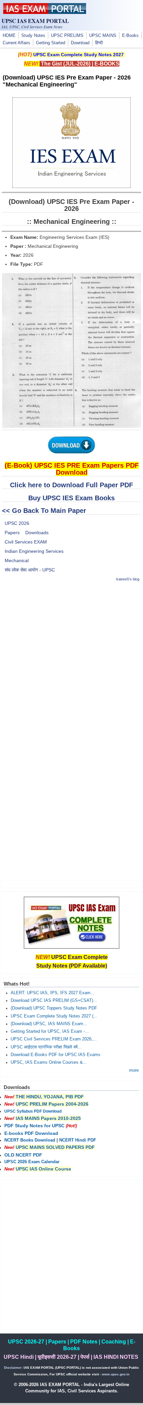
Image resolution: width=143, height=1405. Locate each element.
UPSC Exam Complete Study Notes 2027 (78, 54)
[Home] (44, 12)
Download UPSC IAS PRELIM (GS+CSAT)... (54, 1000)
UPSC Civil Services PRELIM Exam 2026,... (54, 1039)
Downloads (37, 532)
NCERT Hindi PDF (77, 1140)
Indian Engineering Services (34, 551)
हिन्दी (99, 43)
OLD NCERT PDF (23, 1155)
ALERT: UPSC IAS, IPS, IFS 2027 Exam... (52, 993)
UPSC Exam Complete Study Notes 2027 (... (54, 1016)
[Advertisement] (71, 659)
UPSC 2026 (17, 523)
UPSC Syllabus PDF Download (33, 1111)
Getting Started (50, 43)
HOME (9, 35)
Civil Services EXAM (26, 542)
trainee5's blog (127, 579)
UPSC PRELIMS (67, 35)
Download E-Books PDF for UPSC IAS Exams (55, 1054)
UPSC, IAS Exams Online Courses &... (49, 1062)
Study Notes (33, 35)
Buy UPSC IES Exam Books (71, 498)
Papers (12, 532)
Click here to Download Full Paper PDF (71, 485)
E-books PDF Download (31, 1133)
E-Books (130, 35)
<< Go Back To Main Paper (44, 510)
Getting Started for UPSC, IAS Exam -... (50, 1031)
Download (80, 43)
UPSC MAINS (102, 35)
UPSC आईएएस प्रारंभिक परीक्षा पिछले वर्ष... (46, 1047)
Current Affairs (16, 43)
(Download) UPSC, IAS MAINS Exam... (49, 1023)
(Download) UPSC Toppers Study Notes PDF (54, 1008)
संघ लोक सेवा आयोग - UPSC (30, 569)
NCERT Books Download (29, 1140)
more (134, 1070)
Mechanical (17, 560)
